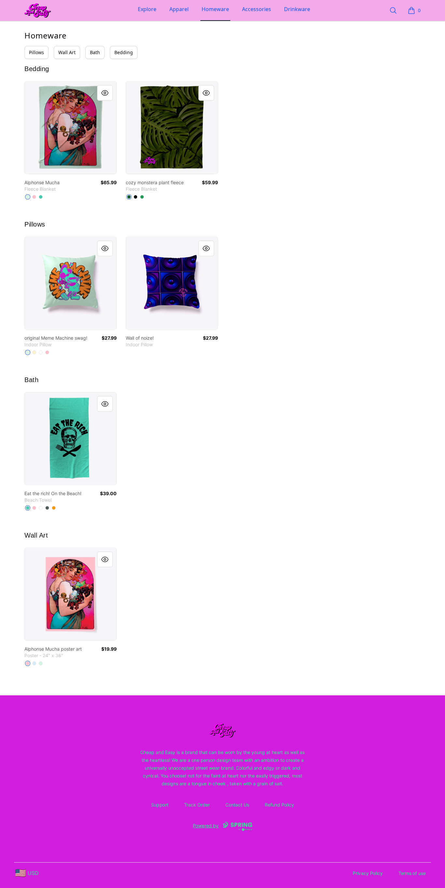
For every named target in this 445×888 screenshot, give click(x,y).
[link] (70, 127)
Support (159, 804)
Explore (147, 9)
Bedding (123, 52)
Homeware (215, 9)
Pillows (36, 52)
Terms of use (412, 873)
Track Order (197, 804)
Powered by (206, 825)
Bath (95, 52)
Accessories (256, 9)
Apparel (179, 9)
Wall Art (67, 52)
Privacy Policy (368, 873)
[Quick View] (105, 93)
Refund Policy (279, 804)
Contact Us (237, 804)
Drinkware (297, 9)
